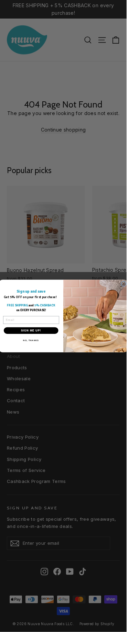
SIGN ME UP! (31, 330)
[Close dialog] (123, 283)
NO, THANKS (31, 340)
